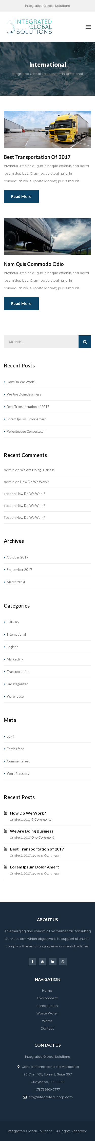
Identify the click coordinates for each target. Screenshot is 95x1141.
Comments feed (18, 761)
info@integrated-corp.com (50, 1097)
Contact (47, 1028)
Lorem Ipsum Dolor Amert (26, 419)
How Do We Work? (21, 382)
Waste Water (47, 1013)
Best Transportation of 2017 (37, 157)
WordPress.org (18, 774)
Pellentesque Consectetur (26, 431)
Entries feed (15, 749)
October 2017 (17, 557)
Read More (21, 196)
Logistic (12, 647)
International (16, 634)
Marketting (15, 659)
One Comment (42, 837)
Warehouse (15, 696)
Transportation (18, 672)
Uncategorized (17, 684)
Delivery (13, 622)
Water (47, 1021)
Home (47, 990)
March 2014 (16, 582)
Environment (47, 998)
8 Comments (41, 819)
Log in (11, 736)
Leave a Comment (45, 855)
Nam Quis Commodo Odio (34, 264)
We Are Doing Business (24, 394)
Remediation (47, 1005)
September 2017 (19, 570)
